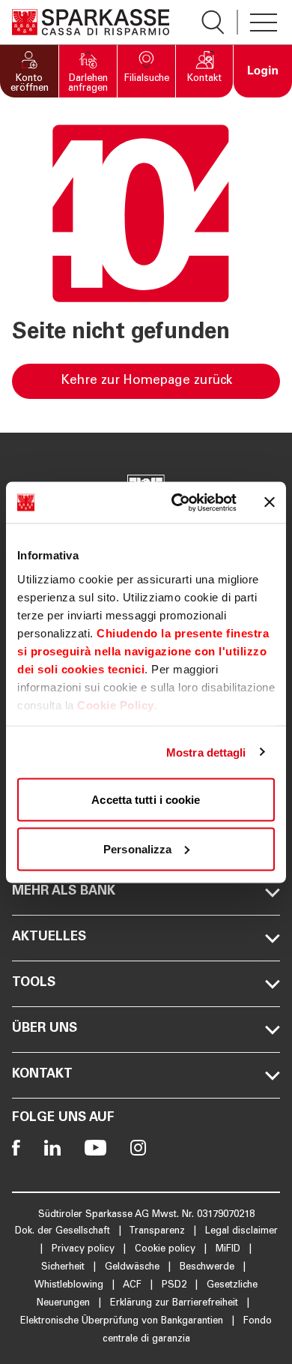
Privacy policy (85, 1250)
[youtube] (95, 1148)
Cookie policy (166, 1250)
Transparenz (158, 1232)
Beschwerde (208, 1268)
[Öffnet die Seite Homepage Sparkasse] (90, 22)
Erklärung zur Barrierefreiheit (175, 1304)
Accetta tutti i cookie (145, 799)
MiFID (229, 1250)
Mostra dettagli (206, 751)
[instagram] (138, 1148)
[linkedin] (52, 1148)
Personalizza (137, 848)
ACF (134, 1286)
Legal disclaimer (241, 1232)
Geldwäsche (133, 1268)
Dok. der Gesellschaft (64, 1232)
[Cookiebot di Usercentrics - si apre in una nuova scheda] (177, 502)
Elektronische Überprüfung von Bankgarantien (123, 1322)
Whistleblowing (70, 1286)
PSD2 (175, 1286)
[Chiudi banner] (269, 502)
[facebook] (16, 1148)
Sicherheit (64, 1268)
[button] (29, 71)
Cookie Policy (115, 704)
